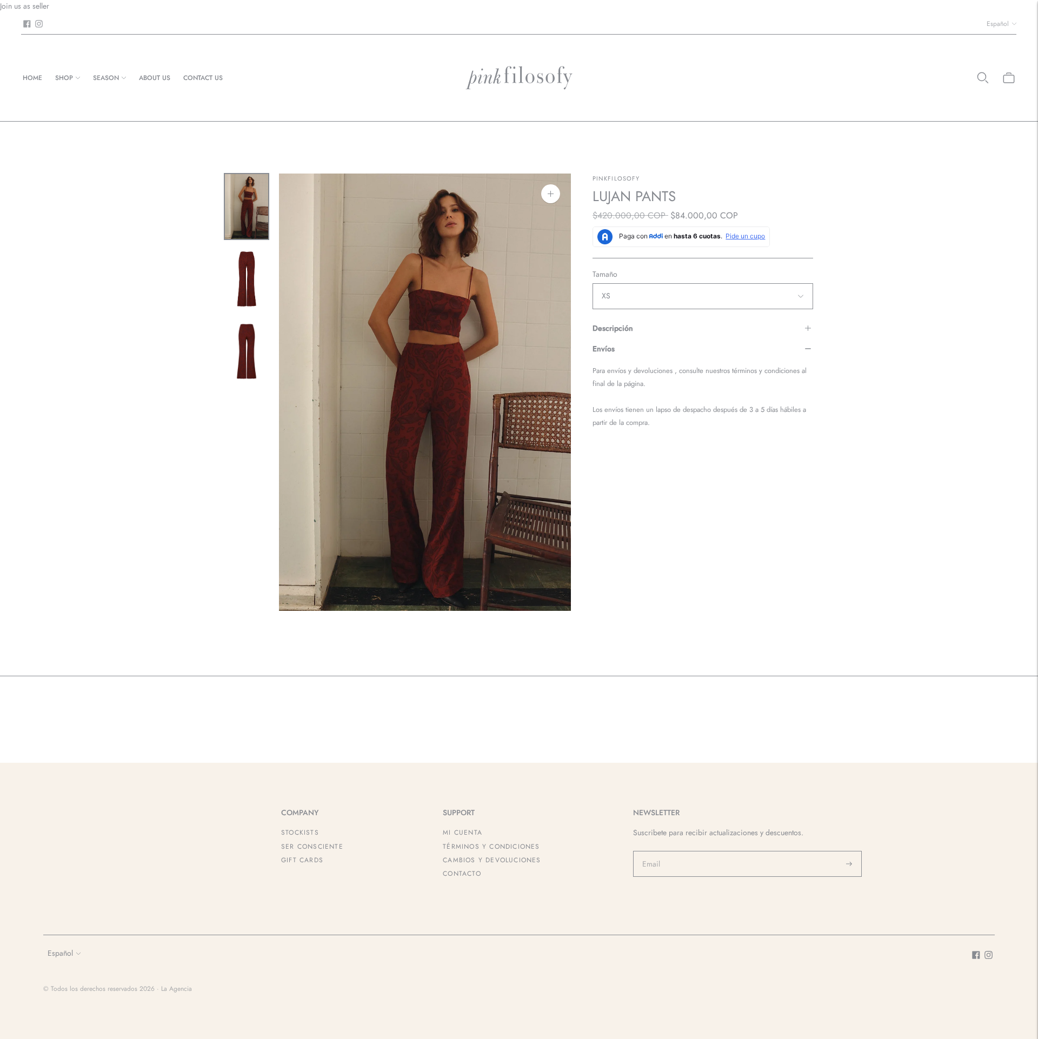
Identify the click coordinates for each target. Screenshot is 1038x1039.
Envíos (604, 348)
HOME (32, 78)
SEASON (106, 78)
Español (998, 24)
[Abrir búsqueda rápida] (982, 78)
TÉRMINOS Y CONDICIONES (491, 846)
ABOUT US (154, 78)
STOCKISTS (300, 832)
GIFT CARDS (302, 860)
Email (651, 851)
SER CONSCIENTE (312, 846)
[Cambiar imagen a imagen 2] (246, 279)
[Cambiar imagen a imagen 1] (246, 206)
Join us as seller (24, 6)
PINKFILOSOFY (616, 178)
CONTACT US (203, 78)
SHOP (64, 78)
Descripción (613, 328)
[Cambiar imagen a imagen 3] (246, 351)
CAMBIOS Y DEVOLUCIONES (492, 860)
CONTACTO (462, 873)
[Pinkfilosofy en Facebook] (27, 24)
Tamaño (605, 274)
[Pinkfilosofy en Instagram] (39, 24)
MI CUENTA (462, 832)
